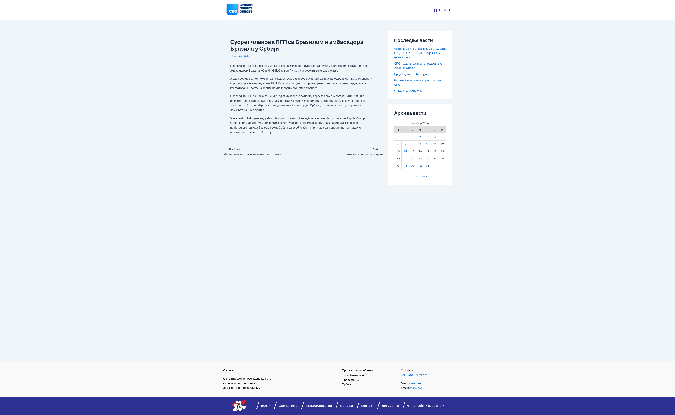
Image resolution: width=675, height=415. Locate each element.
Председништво (319, 405)
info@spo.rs (416, 387)
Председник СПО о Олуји (410, 74)
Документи (390, 405)
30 (420, 165)
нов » (424, 176)
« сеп (416, 176)
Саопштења (288, 405)
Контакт (367, 405)
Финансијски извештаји (425, 405)
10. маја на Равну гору (408, 90)
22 (412, 158)
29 (412, 165)
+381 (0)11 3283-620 (414, 375)
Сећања (346, 405)
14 (405, 151)
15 (412, 151)
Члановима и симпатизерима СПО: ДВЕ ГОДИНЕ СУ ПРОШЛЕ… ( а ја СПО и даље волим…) (420, 53)
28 (405, 165)
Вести (266, 405)
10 (427, 144)
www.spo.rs (416, 383)
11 (434, 144)
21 (405, 158)
